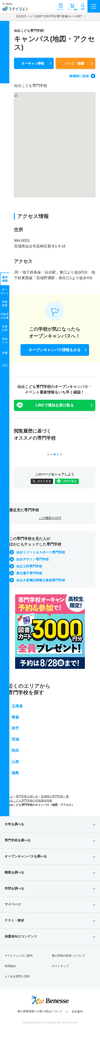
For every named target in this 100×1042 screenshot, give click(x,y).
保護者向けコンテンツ (21, 936)
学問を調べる (14, 888)
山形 (15, 762)
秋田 (15, 750)
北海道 (17, 706)
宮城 (15, 739)
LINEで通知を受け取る (55, 405)
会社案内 (77, 1011)
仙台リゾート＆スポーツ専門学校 (40, 552)
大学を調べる (14, 824)
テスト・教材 (14, 920)
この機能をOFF (50, 518)
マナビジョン (14, 8)
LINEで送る (69, 481)
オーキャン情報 (32, 63)
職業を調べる (14, 872)
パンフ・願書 (74, 63)
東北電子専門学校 (29, 573)
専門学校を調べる (27, 796)
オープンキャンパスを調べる (26, 856)
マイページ (13, 904)
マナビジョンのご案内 (19, 955)
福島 (15, 773)
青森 (15, 717)
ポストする (44, 481)
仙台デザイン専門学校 (32, 559)
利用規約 (10, 966)
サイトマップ (60, 966)
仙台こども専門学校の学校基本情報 (29, 800)
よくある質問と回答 (17, 976)
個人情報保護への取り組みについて (39, 1011)
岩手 (15, 728)
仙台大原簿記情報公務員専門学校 (40, 580)
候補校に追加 (79, 76)
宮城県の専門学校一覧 (55, 796)
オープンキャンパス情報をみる (55, 350)
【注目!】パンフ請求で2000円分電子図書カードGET (48, 16)
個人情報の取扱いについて (68, 955)
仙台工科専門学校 (29, 566)
